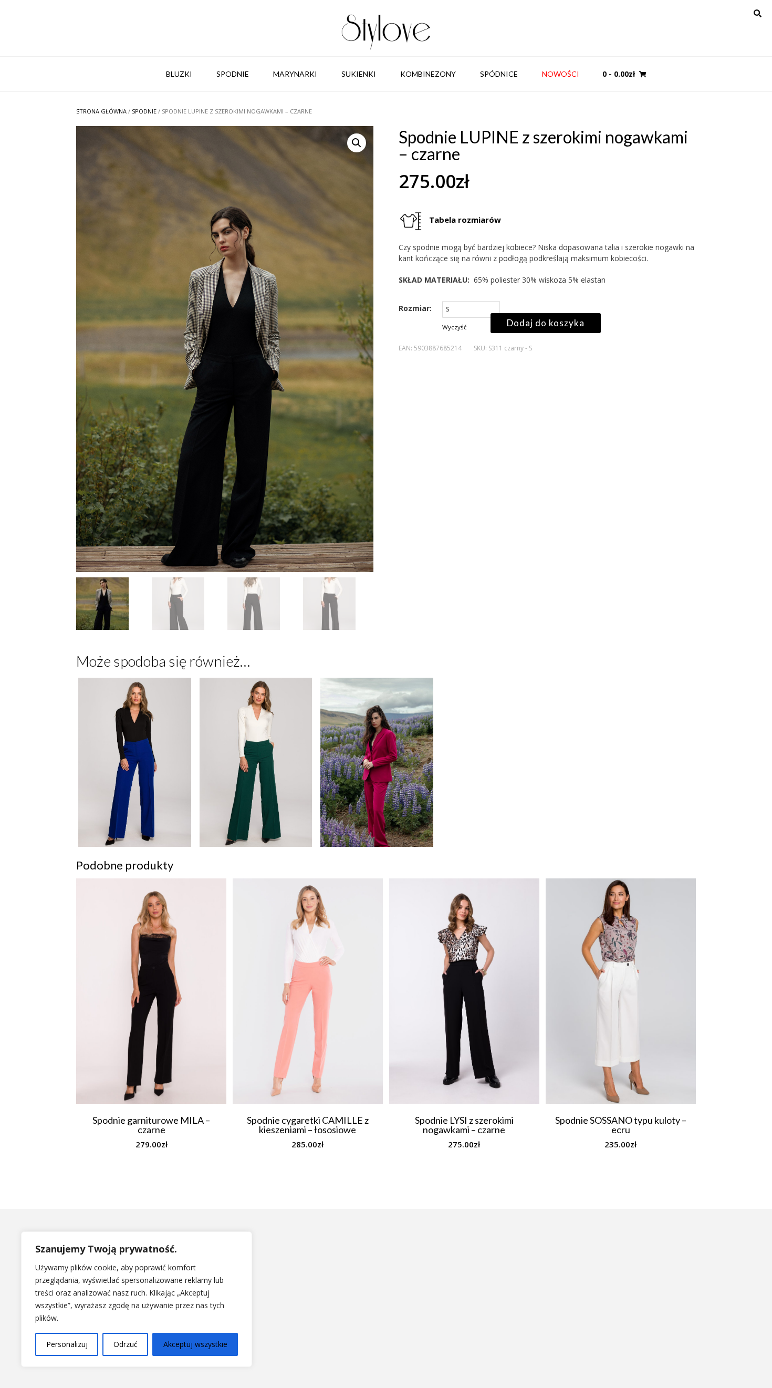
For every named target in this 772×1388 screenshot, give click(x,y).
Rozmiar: (415, 308)
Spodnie (232, 73)
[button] (356, 142)
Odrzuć (125, 1344)
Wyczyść (454, 327)
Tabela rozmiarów (465, 219)
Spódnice (499, 73)
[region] (136, 1299)
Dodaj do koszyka (546, 322)
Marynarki (295, 73)
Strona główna (101, 111)
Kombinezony (428, 73)
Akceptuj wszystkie (195, 1344)
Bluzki (179, 73)
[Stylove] (386, 31)
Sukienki (358, 73)
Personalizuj (67, 1344)
